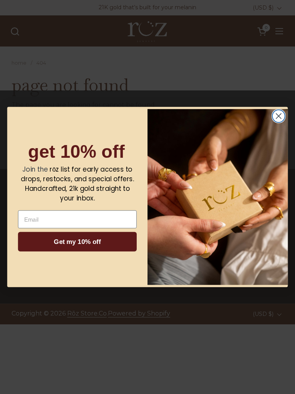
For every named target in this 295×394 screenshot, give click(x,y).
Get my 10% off (77, 241)
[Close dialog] (278, 116)
